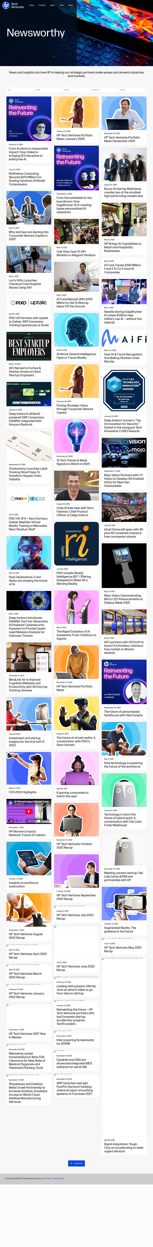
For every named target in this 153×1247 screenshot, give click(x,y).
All (9, 90)
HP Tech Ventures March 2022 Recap (25, 975)
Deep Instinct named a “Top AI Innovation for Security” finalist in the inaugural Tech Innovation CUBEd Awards (123, 426)
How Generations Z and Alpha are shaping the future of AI (28, 580)
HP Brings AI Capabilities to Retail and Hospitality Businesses (122, 247)
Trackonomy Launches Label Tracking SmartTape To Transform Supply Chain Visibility (28, 474)
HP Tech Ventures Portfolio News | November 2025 (122, 139)
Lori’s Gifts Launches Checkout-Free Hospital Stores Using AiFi (25, 284)
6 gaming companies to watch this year (73, 794)
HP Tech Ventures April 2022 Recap (28, 955)
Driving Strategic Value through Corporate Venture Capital (75, 409)
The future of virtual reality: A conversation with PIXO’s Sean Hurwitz (76, 741)
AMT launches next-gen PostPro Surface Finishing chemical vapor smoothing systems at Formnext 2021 (75, 1088)
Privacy (49, 1178)
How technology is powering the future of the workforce (123, 765)
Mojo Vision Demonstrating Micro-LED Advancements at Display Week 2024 (123, 599)
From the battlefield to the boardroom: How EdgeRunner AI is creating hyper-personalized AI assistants (74, 205)
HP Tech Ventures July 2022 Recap (75, 917)
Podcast (95, 90)
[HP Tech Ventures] (13, 5)
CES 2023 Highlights (22, 792)
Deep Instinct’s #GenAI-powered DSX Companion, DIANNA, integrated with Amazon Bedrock (26, 419)
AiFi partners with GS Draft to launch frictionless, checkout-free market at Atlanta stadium (124, 647)
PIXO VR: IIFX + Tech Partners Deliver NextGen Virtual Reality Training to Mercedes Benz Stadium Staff (28, 524)
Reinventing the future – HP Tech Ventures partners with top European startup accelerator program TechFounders (75, 1017)
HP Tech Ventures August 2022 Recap (26, 936)
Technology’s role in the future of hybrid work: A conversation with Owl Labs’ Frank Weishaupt (123, 820)
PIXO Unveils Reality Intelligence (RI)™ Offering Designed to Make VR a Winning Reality (74, 578)
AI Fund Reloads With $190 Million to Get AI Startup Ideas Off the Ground (74, 303)
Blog (38, 90)
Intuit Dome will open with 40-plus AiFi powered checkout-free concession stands (124, 533)
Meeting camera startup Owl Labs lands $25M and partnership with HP (123, 876)
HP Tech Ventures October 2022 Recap (74, 846)
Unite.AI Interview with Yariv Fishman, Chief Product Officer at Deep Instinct (75, 511)
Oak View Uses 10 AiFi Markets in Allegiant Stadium (76, 253)
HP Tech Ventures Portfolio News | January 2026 (74, 137)
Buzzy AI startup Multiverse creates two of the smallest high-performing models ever (123, 192)
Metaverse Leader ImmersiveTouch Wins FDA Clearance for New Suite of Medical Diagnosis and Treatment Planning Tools (27, 1061)
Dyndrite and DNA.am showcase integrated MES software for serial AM (74, 1063)
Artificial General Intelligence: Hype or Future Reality (76, 356)
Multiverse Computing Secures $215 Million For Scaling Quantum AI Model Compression (27, 179)
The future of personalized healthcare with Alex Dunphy (123, 713)
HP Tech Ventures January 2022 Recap (26, 995)
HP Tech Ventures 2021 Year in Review (27, 1035)
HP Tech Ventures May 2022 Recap (123, 949)
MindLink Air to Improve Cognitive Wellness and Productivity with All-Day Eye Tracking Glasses (28, 685)
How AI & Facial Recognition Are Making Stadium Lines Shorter (123, 358)
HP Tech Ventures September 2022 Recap (76, 897)
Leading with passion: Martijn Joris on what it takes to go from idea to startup (76, 989)
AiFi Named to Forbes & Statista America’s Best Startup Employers (25, 371)
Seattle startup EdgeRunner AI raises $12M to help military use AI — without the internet (123, 317)
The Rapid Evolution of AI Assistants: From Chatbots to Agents (76, 635)
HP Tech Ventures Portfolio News (74, 688)
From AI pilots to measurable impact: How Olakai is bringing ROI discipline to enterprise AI (28, 154)
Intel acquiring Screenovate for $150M (75, 1042)
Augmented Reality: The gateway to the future (120, 929)
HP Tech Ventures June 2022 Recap (76, 968)
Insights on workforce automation (23, 884)
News (66, 90)
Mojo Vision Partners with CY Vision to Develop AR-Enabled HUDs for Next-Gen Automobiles (124, 480)
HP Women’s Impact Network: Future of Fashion (27, 833)
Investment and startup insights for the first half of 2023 (26, 741)
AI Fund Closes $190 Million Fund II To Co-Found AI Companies (122, 268)
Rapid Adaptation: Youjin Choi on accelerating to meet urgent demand (123, 1147)
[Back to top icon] (141, 1242)
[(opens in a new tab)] (124, 164)
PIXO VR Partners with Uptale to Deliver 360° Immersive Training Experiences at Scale (29, 321)
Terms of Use (58, 1178)
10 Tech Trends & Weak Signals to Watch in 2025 (73, 462)
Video (122, 90)
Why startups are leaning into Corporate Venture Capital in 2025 (29, 235)
